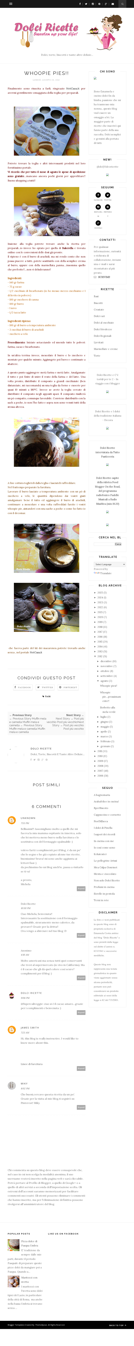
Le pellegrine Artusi (105, 860)
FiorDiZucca (101, 821)
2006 (100, 775)
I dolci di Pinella (103, 827)
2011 (100, 751)
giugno (104, 721)
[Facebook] (79, 3)
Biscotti (98, 303)
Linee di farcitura (31, 1064)
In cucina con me (104, 841)
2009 (100, 761)
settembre (106, 675)
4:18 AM (25, 954)
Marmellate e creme (106, 349)
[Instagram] (92, 3)
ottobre (104, 671)
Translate (106, 573)
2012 (100, 656)
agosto (104, 680)
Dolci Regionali (102, 335)
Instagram (98, 214)
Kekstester (100, 854)
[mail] (112, 3)
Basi (96, 296)
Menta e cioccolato (105, 873)
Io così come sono (104, 847)
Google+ (98, 228)
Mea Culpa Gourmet (105, 867)
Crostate (99, 309)
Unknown (28, 818)
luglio (103, 716)
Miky (24, 1083)
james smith (30, 1027)
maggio (104, 726)
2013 (100, 651)
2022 (100, 607)
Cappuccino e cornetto (107, 814)
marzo (104, 736)
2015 (100, 641)
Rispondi (81, 889)
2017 (100, 631)
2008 (100, 765)
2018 (100, 626)
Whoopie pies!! (108, 685)
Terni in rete (101, 900)
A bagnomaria (102, 795)
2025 (100, 592)
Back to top (116, 1325)
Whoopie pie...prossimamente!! (110, 697)
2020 (100, 617)
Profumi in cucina (104, 887)
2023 (100, 602)
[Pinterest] (98, 3)
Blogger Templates (16, 1325)
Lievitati (98, 342)
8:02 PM (25, 1088)
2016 (100, 636)
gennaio (105, 746)
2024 (100, 597)
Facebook (24, 687)
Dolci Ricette (41, 748)
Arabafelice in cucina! (106, 801)
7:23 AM (25, 1032)
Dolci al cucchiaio (104, 322)
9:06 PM (25, 997)
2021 (100, 612)
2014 (100, 646)
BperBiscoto (101, 808)
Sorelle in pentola (104, 893)
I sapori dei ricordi (104, 834)
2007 (100, 770)
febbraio (105, 741)
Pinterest (70, 687)
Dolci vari (99, 316)
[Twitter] (85, 3)
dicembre (106, 661)
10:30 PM (25, 908)
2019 (100, 622)
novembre (106, 666)
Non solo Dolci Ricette (107, 880)
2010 (100, 756)
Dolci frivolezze (103, 329)
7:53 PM (25, 823)
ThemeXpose (41, 1325)
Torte (97, 355)
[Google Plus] (105, 3)
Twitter (47, 687)
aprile (103, 731)
